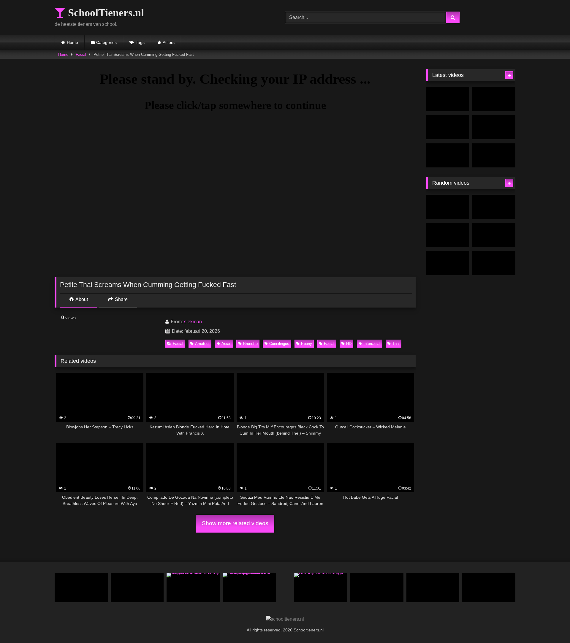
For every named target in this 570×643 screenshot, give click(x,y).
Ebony (306, 343)
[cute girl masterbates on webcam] (137, 588)
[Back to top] (551, 625)
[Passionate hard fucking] (493, 235)
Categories (106, 42)
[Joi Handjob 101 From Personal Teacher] (376, 588)
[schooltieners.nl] (285, 619)
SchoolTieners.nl (104, 13)
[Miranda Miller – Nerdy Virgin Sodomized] (193, 588)
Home (72, 42)
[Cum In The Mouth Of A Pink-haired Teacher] (81, 588)
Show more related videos (235, 523)
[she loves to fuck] (488, 588)
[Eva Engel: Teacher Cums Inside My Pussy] (447, 99)
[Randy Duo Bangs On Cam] (447, 263)
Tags (140, 42)
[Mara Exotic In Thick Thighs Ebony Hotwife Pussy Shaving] (447, 207)
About (81, 299)
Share (121, 299)
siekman (193, 321)
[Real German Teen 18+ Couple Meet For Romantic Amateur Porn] (433, 588)
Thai (396, 343)
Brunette (250, 343)
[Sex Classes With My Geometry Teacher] (493, 127)
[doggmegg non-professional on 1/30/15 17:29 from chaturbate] (493, 263)
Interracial (371, 343)
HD (349, 343)
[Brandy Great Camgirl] (320, 588)
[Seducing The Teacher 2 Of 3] (493, 155)
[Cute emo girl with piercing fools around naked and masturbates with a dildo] (493, 207)
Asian (226, 343)
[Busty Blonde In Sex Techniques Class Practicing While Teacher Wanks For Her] (249, 588)
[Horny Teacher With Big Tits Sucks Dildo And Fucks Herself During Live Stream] (447, 155)
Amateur (202, 343)
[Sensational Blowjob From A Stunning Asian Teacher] (447, 127)
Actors (169, 42)
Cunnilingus (279, 343)
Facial (81, 54)
